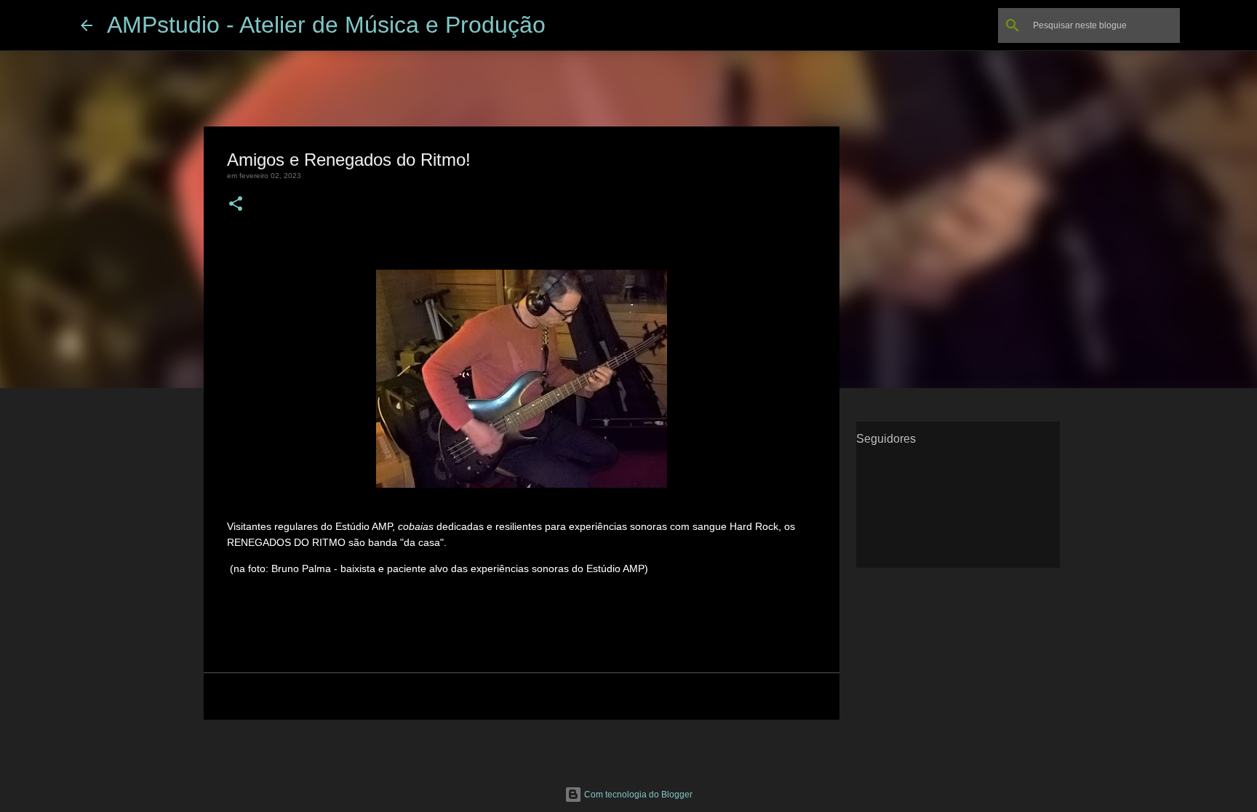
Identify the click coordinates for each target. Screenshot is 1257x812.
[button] (235, 204)
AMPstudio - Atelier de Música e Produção (326, 25)
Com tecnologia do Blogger (637, 794)
